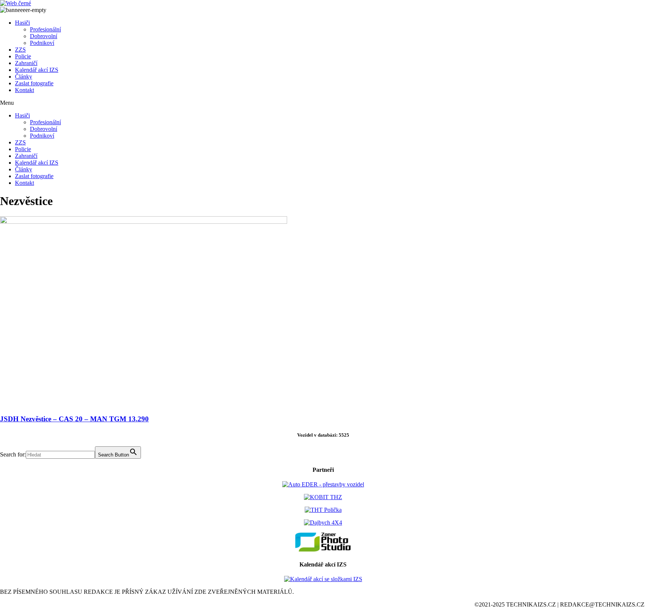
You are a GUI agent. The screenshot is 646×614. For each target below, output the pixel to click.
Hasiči (22, 22)
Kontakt (24, 90)
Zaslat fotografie (34, 83)
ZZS (20, 49)
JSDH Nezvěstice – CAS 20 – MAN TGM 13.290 (74, 419)
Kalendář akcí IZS (36, 70)
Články (23, 76)
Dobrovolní (43, 36)
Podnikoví (42, 43)
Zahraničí (26, 63)
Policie (23, 56)
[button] (323, 103)
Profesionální (45, 29)
